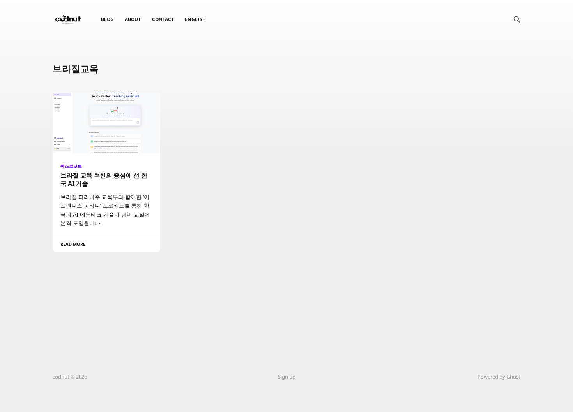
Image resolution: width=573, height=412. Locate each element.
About (133, 19)
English (195, 19)
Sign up (286, 376)
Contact (163, 19)
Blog (107, 19)
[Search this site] (517, 19)
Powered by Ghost (499, 376)
